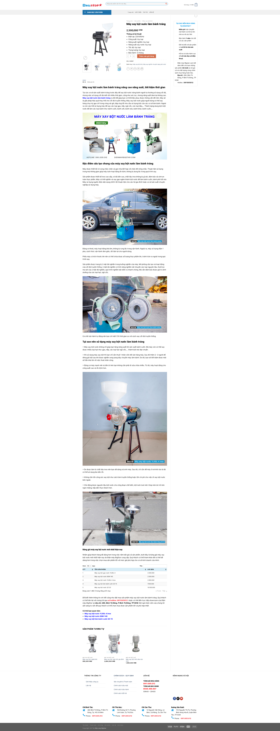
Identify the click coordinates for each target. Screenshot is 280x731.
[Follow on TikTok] (178, 698)
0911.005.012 (97, 716)
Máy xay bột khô (147, 21)
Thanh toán (93, 725)
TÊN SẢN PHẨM (100, 569)
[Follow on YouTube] (181, 698)
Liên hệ (88, 685)
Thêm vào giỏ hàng (146, 56)
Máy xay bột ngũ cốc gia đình (114, 659)
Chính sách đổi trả (120, 693)
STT (84, 569)
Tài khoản (85, 725)
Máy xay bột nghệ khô (90, 659)
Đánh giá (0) (90, 82)
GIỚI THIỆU (138, 12)
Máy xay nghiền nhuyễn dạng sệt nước (154, 64)
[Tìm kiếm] (166, 3)
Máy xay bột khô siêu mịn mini (134, 660)
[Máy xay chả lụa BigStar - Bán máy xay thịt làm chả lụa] (92, 5)
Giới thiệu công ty (92, 682)
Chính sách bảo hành (121, 689)
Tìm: (141, 566)
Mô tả (84, 82)
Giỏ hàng (100, 725)
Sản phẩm (137, 21)
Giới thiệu (120, 725)
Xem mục (89, 566)
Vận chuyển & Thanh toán (123, 682)
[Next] (120, 40)
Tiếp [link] (163, 591)
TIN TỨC (145, 12)
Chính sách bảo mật (121, 685)
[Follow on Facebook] (174, 698)
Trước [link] (159, 591)
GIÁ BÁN (151, 569)
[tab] (84, 82)
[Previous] (86, 40)
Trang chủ (130, 12)
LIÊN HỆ (151, 12)
